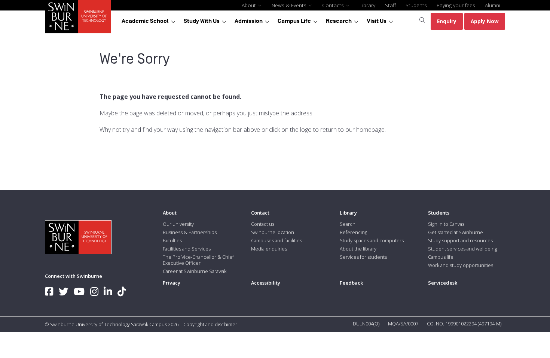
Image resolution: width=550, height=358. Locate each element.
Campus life (440, 257)
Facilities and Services (187, 248)
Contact (260, 212)
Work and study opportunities (460, 265)
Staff (390, 5)
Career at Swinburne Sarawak (194, 271)
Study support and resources (460, 240)
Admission (249, 21)
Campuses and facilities (276, 240)
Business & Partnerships (190, 232)
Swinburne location (272, 232)
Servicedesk (442, 282)
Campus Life (294, 21)
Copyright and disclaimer (210, 324)
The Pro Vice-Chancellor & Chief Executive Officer (198, 260)
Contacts (333, 5)
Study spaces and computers (372, 240)
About (249, 5)
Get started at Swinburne (455, 232)
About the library (358, 248)
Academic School (145, 21)
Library (367, 5)
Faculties (172, 240)
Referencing (353, 232)
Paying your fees (456, 5)
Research (339, 21)
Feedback (351, 282)
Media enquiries (269, 248)
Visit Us (376, 21)
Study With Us (202, 21)
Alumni (492, 5)
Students (416, 5)
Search (347, 224)
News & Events (290, 5)
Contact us (262, 224)
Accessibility (265, 282)
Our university (178, 224)
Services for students (363, 257)
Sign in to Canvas (446, 224)
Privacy (171, 282)
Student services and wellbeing (462, 248)
